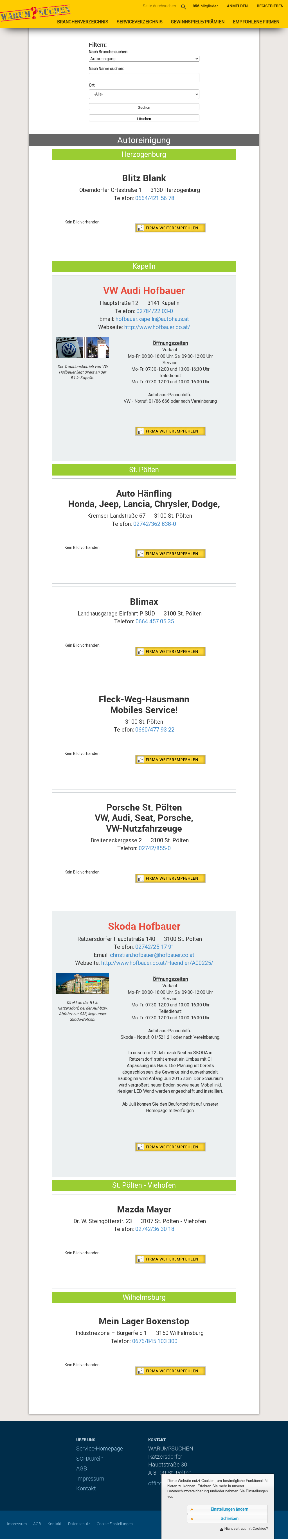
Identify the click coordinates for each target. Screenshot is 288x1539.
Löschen (144, 119)
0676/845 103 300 (154, 1341)
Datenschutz (79, 1523)
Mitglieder (205, 5)
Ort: (92, 85)
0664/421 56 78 (154, 198)
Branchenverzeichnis (82, 21)
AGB (81, 1468)
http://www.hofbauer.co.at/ (157, 327)
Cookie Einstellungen (115, 1523)
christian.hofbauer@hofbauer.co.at (152, 955)
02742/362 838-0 (154, 523)
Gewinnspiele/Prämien (197, 21)
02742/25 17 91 (154, 946)
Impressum (90, 1478)
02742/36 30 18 (154, 1229)
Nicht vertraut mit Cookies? (246, 1528)
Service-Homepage (99, 1448)
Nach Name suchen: (106, 68)
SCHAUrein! (90, 1458)
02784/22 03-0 (154, 311)
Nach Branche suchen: (108, 51)
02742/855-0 (155, 848)
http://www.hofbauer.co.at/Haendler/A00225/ (157, 962)
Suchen (144, 107)
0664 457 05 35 (155, 621)
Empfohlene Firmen (256, 21)
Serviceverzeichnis (140, 21)
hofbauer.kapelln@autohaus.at (152, 319)
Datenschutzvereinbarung (188, 1491)
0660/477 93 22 (154, 729)
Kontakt (86, 1488)
